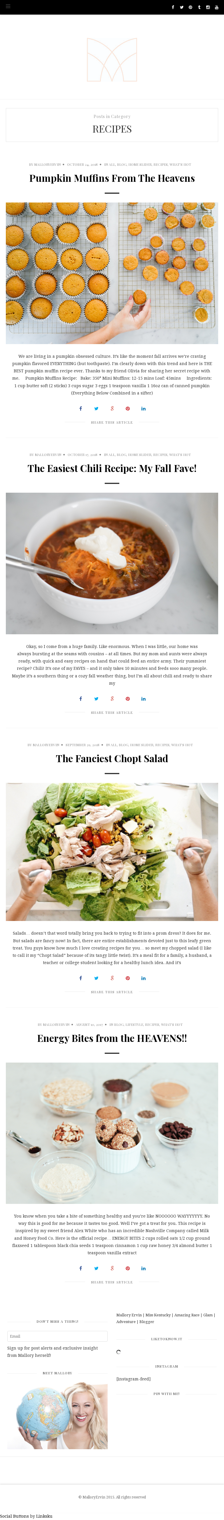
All (112, 164)
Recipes (160, 164)
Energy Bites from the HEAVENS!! (112, 1037)
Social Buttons (14, 1516)
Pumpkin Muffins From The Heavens (112, 177)
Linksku (44, 1516)
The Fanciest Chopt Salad (112, 758)
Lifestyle (134, 1024)
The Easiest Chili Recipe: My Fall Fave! (112, 468)
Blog (122, 164)
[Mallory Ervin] (112, 57)
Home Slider (140, 164)
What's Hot (180, 164)
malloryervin (47, 164)
